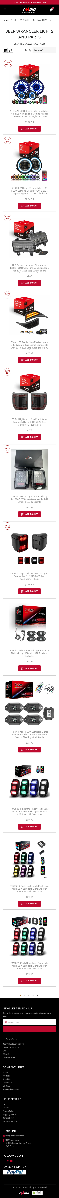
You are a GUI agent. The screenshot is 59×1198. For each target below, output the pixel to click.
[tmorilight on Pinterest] (7, 1161)
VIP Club (6, 1086)
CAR (4, 1051)
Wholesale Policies (11, 1089)
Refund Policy (8, 1118)
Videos (6, 1108)
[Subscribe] (29, 1029)
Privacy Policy (8, 1111)
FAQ (4, 1104)
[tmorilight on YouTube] (11, 1161)
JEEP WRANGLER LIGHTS (13, 1044)
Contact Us (7, 1083)
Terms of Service (10, 1121)
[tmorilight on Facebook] (4, 1161)
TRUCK (6, 1054)
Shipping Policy (9, 1114)
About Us (7, 1079)
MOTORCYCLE (9, 1058)
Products (6, 1076)
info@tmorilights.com (14, 1136)
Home (6, 20)
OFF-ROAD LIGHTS (11, 1047)
